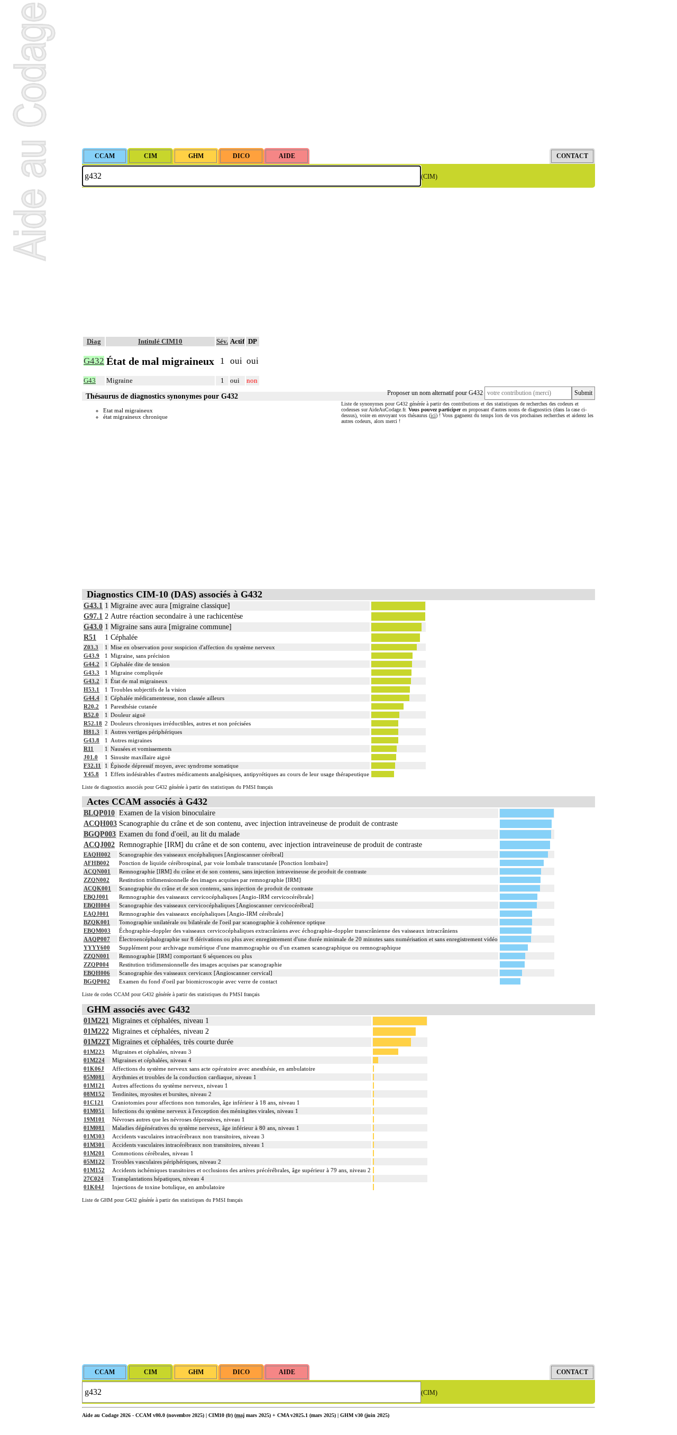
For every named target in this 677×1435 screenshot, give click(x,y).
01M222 (96, 1031)
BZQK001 (97, 922)
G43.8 (91, 740)
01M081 (94, 1128)
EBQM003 (97, 930)
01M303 (94, 1136)
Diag (94, 341)
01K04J (94, 1187)
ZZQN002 (96, 880)
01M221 (96, 1021)
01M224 (94, 1060)
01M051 (94, 1111)
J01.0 (91, 757)
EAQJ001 (96, 913)
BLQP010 (99, 813)
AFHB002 (96, 863)
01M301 (94, 1145)
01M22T (97, 1042)
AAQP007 (97, 939)
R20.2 (91, 706)
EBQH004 (97, 905)
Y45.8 (91, 774)
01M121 (94, 1085)
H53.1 (91, 689)
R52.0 (91, 715)
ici (433, 415)
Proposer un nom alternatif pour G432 (435, 393)
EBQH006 (97, 973)
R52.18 (93, 723)
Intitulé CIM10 (160, 341)
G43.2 (91, 681)
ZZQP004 (96, 964)
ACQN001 (97, 871)
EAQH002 (97, 854)
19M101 (94, 1119)
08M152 (94, 1094)
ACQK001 (97, 888)
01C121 (94, 1102)
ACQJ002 (99, 845)
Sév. (222, 341)
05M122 (94, 1161)
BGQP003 (100, 834)
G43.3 (91, 672)
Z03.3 (91, 647)
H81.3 (91, 732)
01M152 (94, 1170)
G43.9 (91, 655)
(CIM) (429, 176)
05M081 (94, 1077)
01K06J (94, 1068)
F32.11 (92, 765)
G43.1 (93, 606)
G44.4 (91, 698)
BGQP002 (97, 981)
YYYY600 (97, 947)
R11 (89, 749)
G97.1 (93, 616)
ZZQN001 (96, 956)
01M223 (94, 1051)
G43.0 (93, 627)
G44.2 (91, 664)
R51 (90, 637)
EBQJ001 (96, 897)
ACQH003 (100, 823)
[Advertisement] (338, 74)
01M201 (94, 1153)
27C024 (94, 1178)
